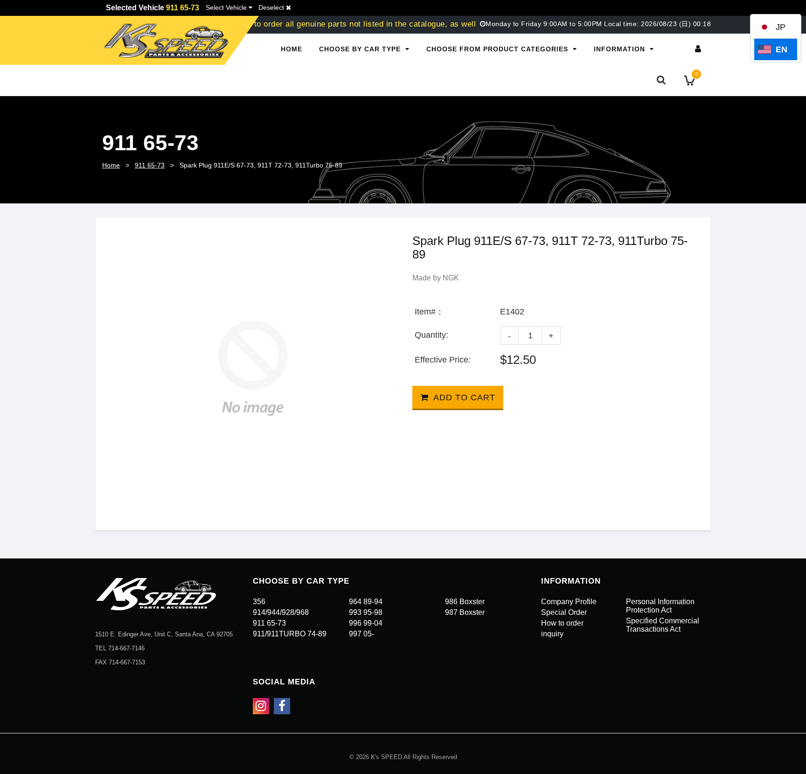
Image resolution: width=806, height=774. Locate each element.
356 (259, 602)
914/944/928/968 (281, 612)
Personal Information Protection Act (660, 606)
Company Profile (569, 602)
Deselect (272, 7)
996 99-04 (365, 623)
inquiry (552, 634)
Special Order (564, 612)
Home (291, 49)
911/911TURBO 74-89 (290, 634)
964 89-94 (365, 602)
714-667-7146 (126, 648)
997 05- (361, 634)
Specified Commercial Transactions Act (662, 625)
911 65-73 (150, 165)
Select (226, 7)
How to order (562, 623)
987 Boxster (465, 612)
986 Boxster (465, 602)
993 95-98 (365, 612)
